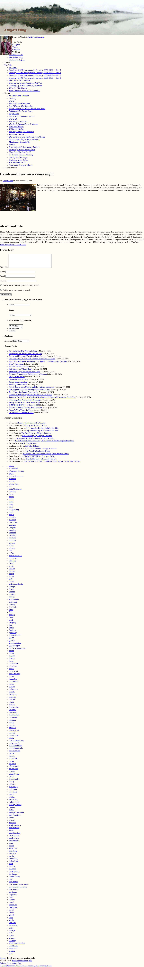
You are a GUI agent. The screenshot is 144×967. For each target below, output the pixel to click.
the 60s (12, 866)
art (10, 486)
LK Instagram (14, 44)
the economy (14, 871)
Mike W (12, 727)
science (12, 820)
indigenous (13, 689)
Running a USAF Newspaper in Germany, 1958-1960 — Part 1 (35, 78)
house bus (13, 679)
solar (11, 843)
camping (12, 530)
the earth (12, 869)
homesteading (14, 674)
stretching (13, 851)
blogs (11, 504)
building (12, 520)
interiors (12, 697)
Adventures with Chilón (19, 366)
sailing (11, 810)
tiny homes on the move (19, 884)
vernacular (13, 925)
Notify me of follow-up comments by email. (21, 285)
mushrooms (13, 735)
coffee (11, 553)
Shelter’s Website (16, 55)
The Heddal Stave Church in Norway (41, 459)
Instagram (13, 694)
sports (11, 846)
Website (3, 281)
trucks (11, 912)
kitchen (12, 704)
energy (12, 597)
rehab (11, 794)
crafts (11, 566)
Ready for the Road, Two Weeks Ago (24, 402)
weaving (12, 940)
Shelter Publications (36, 37)
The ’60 (7, 65)
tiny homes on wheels (18, 887)
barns (11, 494)
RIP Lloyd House (29, 443)
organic (12, 771)
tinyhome (13, 892)
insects (12, 692)
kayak (11, 702)
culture (12, 568)
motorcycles (14, 730)
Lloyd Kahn (8, 180)
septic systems (15, 825)
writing (12, 951)
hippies (12, 656)
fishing (12, 615)
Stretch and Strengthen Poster (21, 165)
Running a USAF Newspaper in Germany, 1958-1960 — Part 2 (35, 75)
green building (15, 643)
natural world (14, 751)
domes (11, 581)
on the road (13, 769)
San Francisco (14, 815)
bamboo (12, 491)
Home (2, 958)
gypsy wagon (14, 645)
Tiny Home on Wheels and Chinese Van (25, 354)
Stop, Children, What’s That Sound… (24, 90)
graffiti (12, 640)
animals (12, 481)
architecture (14, 484)
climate (12, 548)
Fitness (12, 144)
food (11, 620)
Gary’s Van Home (16, 364)
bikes (11, 499)
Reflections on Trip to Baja (20, 369)
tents (11, 864)
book (11, 512)
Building (12, 98)
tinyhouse (13, 894)
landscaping (14, 707)
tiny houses (13, 889)
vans (11, 917)
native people (14, 743)
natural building (15, 745)
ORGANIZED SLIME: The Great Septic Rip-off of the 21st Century (52, 461)
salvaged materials (16, 812)
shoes (11, 830)
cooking (12, 561)
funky (11, 627)
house (11, 676)
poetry (11, 781)
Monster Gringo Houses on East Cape (24, 371)
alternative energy (16, 476)
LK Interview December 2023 (21, 413)
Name (2, 272)
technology (13, 861)
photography (14, 779)
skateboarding (14, 833)
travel (11, 902)
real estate (13, 789)
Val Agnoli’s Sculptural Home (38, 451)
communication (15, 556)
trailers (12, 899)
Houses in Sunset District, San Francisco (25, 407)
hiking (11, 653)
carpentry (13, 535)
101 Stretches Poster (17, 162)
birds (11, 502)
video (11, 928)
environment (14, 599)
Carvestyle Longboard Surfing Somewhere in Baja (29, 389)
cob (10, 550)
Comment (4, 267)
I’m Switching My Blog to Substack (24, 351)
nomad (12, 756)
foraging (12, 622)
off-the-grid (13, 766)
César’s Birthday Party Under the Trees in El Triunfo (30, 395)
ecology (12, 594)
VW (10, 933)
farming (12, 604)
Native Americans (16, 740)
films (11, 609)
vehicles (12, 923)
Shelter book (14, 828)
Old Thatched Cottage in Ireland (43, 448)
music (11, 738)
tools (11, 897)
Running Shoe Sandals (18, 384)
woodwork (13, 948)
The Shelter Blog (16, 57)
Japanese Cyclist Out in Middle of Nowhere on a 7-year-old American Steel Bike (42, 397)
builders (12, 517)
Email (2, 276)
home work (13, 663)
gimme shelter (15, 635)
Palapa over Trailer (17, 377)
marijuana (13, 717)
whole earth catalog (17, 943)
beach (11, 497)
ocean (11, 761)
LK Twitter (13, 47)
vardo (11, 920)
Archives (8, 341)
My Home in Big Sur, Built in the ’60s (42, 428)
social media (14, 840)
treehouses (13, 907)
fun (10, 625)
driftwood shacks (16, 584)
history (12, 658)
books (11, 515)
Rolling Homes (15, 805)
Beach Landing (18, 382)
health (11, 651)
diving (11, 576)
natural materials (16, 748)
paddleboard (14, 774)
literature (12, 710)
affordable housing (16, 471)
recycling (13, 792)
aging (11, 473)
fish (10, 612)
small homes (14, 835)
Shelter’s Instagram (17, 60)
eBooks (12, 591)
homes (11, 668)
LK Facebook (14, 49)
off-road (12, 763)
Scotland (12, 822)
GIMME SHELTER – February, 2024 (24, 405)
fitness (11, 617)
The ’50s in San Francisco (19, 80)
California (13, 522)
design (11, 574)
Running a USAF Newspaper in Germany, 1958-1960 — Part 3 (35, 73)
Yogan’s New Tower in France (21, 410)
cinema (12, 543)
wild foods (13, 946)
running (12, 807)
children (12, 540)
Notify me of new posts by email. (16, 290)
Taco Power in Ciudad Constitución (23, 392)
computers (13, 558)
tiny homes (13, 881)
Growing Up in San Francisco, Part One (25, 85)
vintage (12, 930)
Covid (11, 563)
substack (12, 853)
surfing (12, 856)
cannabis (12, 532)
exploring (13, 602)
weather (12, 938)
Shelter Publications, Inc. (22, 960)
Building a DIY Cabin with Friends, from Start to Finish (32, 359)
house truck (13, 681)
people (11, 776)
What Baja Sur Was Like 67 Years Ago (25, 400)
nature (11, 753)
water (11, 935)
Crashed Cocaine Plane (18, 379)
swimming (13, 858)
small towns (14, 838)
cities (11, 545)
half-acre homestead (17, 648)
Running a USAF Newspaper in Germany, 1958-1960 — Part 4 (35, 70)
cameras (12, 525)
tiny (10, 879)
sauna (11, 817)
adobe (11, 466)
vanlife (12, 915)
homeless (13, 666)
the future (13, 874)
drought (12, 586)
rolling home (14, 802)
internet (12, 699)
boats (11, 507)
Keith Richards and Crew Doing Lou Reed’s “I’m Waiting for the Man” (38, 361)
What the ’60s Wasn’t (18, 88)
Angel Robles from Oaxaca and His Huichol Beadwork (31, 387)
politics (12, 784)
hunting (12, 686)
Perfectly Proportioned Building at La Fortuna (28, 374)
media (11, 722)
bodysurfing (14, 509)
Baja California (15, 489)
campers (12, 527)
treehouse (13, 905)
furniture (12, 630)
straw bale (13, 848)
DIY (11, 579)
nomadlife (13, 758)
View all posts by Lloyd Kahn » (13, 244)
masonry (12, 720)
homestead (13, 671)
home (11, 661)
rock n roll (13, 799)
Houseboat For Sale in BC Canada (31, 423)
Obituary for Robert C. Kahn (35, 425)
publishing (13, 786)
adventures (13, 468)
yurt (10, 953)
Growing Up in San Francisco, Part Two (25, 83)
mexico (12, 725)
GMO (11, 638)
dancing (12, 571)
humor (11, 684)
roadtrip (12, 797)
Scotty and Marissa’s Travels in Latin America (28, 356)
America (12, 479)
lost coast (13, 712)
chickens (12, 538)
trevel (11, 910)
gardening (13, 633)
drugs (11, 589)
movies (12, 733)
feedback (12, 607)
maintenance (14, 715)
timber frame (14, 876)
